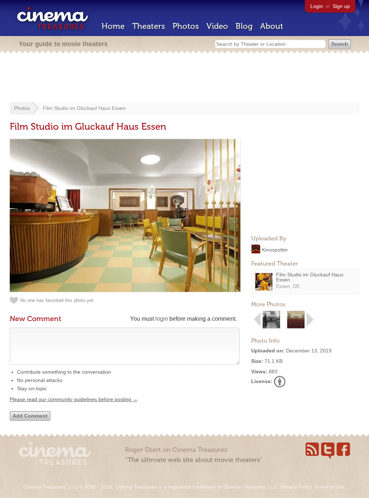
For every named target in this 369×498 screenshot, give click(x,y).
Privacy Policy (295, 487)
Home (113, 26)
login (161, 319)
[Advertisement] (184, 78)
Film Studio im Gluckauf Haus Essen (84, 108)
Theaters (148, 26)
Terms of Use (329, 487)
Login (316, 6)
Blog (244, 26)
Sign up (341, 6)
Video (217, 26)
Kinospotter (275, 249)
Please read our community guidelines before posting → (74, 399)
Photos (186, 26)
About (271, 26)
